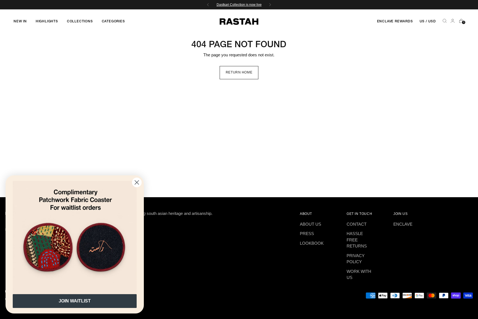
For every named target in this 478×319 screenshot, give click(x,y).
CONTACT (357, 224)
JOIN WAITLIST (75, 301)
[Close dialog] (137, 182)
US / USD (428, 21)
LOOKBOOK (312, 243)
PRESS (307, 233)
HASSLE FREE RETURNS (357, 239)
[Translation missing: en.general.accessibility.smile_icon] (453, 21)
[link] (75, 237)
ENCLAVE (402, 224)
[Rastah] (239, 21)
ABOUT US (310, 224)
